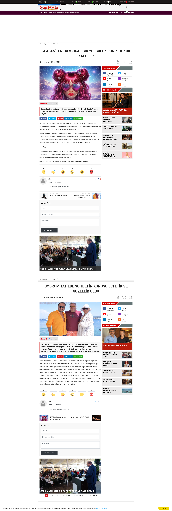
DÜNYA (69, 5)
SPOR (83, 5)
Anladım (164, 508)
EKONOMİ (107, 5)
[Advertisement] (86, 29)
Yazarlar (111, 12)
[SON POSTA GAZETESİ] (49, 7)
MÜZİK (88, 5)
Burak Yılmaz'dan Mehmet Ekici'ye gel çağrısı (52, 12)
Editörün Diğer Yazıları (54, 182)
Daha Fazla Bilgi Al (102, 508)
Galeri (125, 12)
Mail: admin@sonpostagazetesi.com (58, 187)
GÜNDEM (63, 5)
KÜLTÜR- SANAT (97, 5)
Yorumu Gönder (49, 230)
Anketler (131, 12)
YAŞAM (119, 5)
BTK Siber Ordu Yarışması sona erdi (76, 12)
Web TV (118, 12)
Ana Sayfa (44, 44)
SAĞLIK (113, 5)
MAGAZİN (76, 5)
